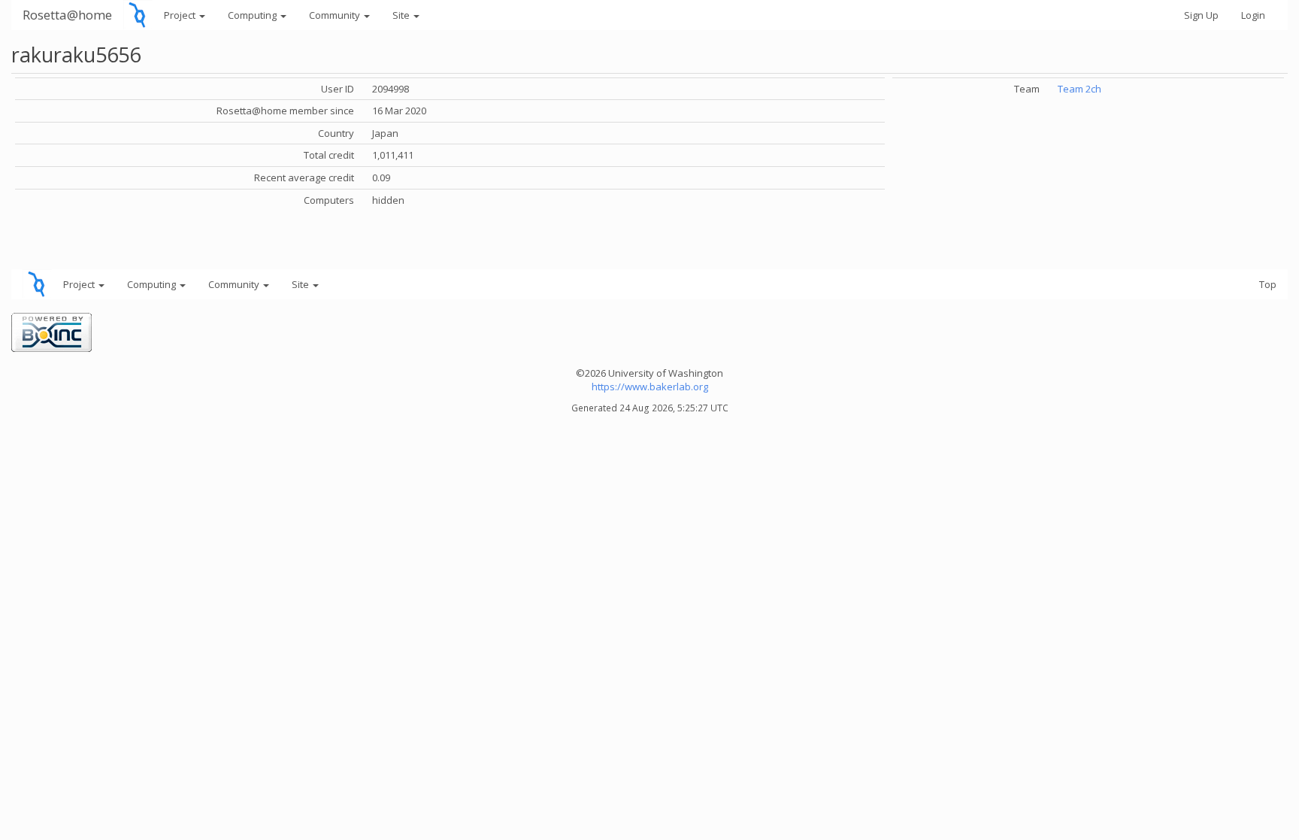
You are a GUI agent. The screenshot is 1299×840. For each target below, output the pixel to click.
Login (1253, 15)
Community (335, 15)
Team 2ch (1079, 89)
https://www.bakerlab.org (650, 386)
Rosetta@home (67, 14)
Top (1267, 284)
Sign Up (1201, 15)
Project (181, 15)
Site (402, 15)
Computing (253, 15)
